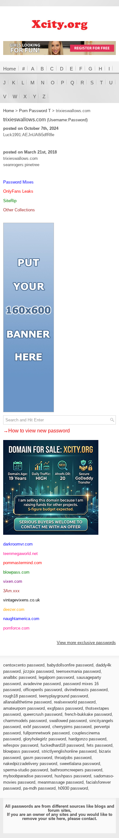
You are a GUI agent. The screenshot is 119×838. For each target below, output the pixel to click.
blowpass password (21, 751)
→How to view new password (36, 430)
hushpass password (73, 776)
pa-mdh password (39, 788)
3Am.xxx (11, 590)
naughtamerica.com (21, 618)
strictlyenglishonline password (69, 751)
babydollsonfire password (70, 665)
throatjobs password (73, 757)
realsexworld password (75, 702)
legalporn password (56, 677)
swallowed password (68, 720)
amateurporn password (24, 708)
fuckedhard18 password (62, 745)
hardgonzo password (87, 739)
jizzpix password (38, 671)
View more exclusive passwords (86, 642)
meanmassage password (60, 782)
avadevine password (42, 683)
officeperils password (42, 689)
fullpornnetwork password (46, 733)
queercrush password (42, 714)
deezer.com (13, 609)
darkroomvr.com (18, 544)
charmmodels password (25, 720)
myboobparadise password (27, 776)
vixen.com (12, 581)
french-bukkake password (88, 714)
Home (9, 68)
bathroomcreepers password (76, 770)
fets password (99, 745)
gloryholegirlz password (44, 739)
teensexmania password (78, 671)
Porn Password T (35, 110)
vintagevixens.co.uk (21, 600)
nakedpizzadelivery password (30, 763)
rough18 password (19, 696)
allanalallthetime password (27, 702)
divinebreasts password (86, 689)
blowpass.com (16, 572)
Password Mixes (18, 182)
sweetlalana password (80, 763)
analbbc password (19, 677)
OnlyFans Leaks (18, 191)
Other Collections (19, 210)
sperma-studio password (25, 770)
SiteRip (10, 200)
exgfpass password (65, 708)
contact (89, 818)
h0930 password (73, 788)
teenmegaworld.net (20, 553)
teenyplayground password (63, 696)
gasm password (37, 757)
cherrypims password (71, 726)
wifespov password (20, 745)
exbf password (36, 726)
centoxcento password (23, 665)
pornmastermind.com (22, 562)
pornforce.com (16, 628)
